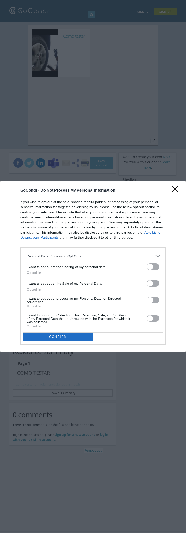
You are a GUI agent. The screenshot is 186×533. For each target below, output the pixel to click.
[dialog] (93, 266)
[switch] (153, 266)
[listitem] (93, 256)
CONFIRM (58, 337)
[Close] (176, 190)
